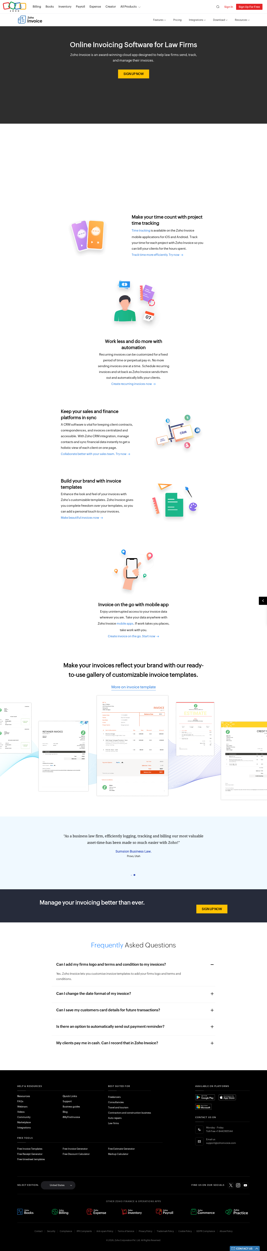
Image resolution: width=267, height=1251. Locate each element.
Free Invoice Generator (75, 1148)
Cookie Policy (185, 1231)
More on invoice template (133, 687)
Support (67, 1101)
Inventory (64, 6)
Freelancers (114, 1097)
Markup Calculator (118, 1154)
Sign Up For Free (249, 6)
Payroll (80, 6)
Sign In (228, 6)
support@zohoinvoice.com (221, 1143)
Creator (111, 6)
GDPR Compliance (205, 1231)
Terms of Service (126, 1231)
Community (24, 1117)
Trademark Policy (165, 1231)
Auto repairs (115, 1118)
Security (51, 1231)
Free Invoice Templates (29, 1148)
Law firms (113, 1123)
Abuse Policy (226, 1231)
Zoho (14, 7)
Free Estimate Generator (121, 1148)
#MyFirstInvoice (71, 1117)
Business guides (71, 1106)
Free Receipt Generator (30, 1154)
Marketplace (24, 1122)
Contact (39, 1231)
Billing (37, 6)
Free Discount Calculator (76, 1154)
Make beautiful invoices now (80, 517)
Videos (21, 1112)
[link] (111, 7)
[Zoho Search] (218, 6)
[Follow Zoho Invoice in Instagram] (238, 1185)
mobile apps (125, 623)
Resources (241, 19)
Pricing (177, 19)
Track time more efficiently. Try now (156, 255)
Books (50, 6)
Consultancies (116, 1102)
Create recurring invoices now (132, 384)
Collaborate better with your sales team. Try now (94, 454)
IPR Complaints (84, 1231)
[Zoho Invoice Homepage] (30, 20)
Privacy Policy (145, 1231)
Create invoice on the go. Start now (132, 636)
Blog (65, 1112)
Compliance (66, 1231)
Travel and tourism (118, 1107)
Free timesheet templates (31, 1159)
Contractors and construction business (129, 1112)
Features (158, 19)
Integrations (196, 19)
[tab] (131, 875)
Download (219, 19)
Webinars (22, 1106)
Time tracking (141, 230)
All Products (128, 6)
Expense (95, 6)
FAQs (20, 1101)
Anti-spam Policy (104, 1231)
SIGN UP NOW (134, 74)
